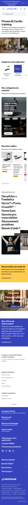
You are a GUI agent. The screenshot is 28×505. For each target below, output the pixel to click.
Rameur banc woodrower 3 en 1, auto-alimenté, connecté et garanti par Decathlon (18, 168)
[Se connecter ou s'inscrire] (21, 9)
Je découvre (8, 113)
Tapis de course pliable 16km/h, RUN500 (6, 166)
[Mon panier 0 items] (24, 9)
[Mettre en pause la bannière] (22, 3)
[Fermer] (25, 3)
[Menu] (3, 9)
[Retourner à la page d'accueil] (12, 9)
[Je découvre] (14, 107)
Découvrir (14, 306)
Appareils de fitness (6, 74)
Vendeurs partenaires (18, 74)
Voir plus (14, 404)
